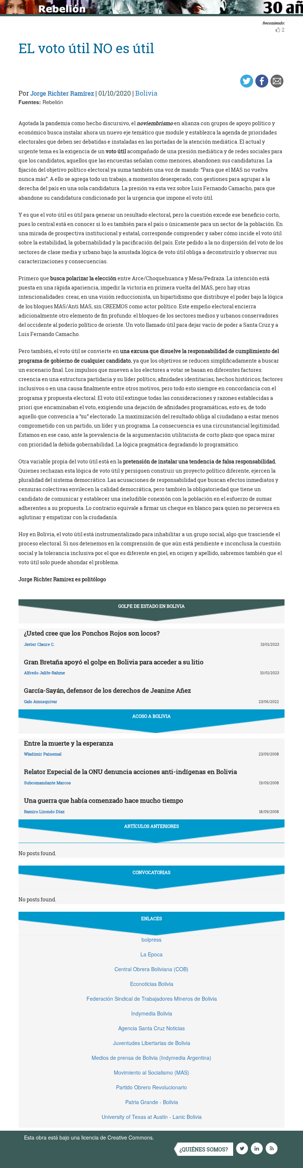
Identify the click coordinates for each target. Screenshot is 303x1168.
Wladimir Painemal (42, 754)
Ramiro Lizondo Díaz (44, 811)
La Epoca (151, 954)
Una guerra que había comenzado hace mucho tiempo (103, 800)
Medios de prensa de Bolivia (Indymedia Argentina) (151, 1057)
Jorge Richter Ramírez (62, 93)
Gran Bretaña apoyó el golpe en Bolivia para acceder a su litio (114, 662)
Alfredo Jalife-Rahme (44, 672)
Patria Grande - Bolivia (151, 1102)
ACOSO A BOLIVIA (151, 716)
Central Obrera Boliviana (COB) (151, 969)
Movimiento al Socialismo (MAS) (151, 1072)
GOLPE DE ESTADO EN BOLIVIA (151, 606)
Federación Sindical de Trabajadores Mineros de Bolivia (151, 998)
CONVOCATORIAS (151, 872)
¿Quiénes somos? (204, 1149)
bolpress (151, 939)
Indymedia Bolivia (151, 1013)
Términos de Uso (175, 1137)
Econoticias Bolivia (151, 983)
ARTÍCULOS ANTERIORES (151, 826)
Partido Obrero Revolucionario (151, 1087)
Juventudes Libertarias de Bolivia (151, 1043)
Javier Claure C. (39, 644)
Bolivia (146, 93)
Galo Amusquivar (40, 701)
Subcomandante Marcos (47, 782)
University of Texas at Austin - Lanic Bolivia (152, 1116)
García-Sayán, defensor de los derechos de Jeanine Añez (107, 690)
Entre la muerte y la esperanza (68, 743)
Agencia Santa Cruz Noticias (151, 1028)
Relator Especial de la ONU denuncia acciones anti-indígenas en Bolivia (130, 771)
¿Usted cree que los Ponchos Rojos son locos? (92, 633)
